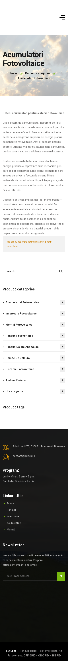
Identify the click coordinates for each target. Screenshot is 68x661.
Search (60, 271)
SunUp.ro (11, 651)
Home (14, 73)
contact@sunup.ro (24, 456)
